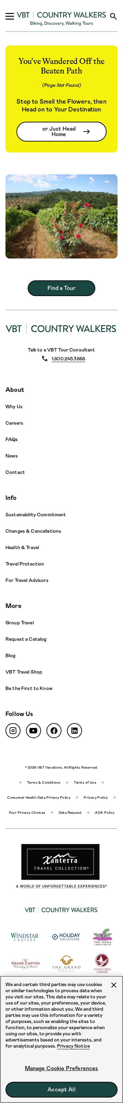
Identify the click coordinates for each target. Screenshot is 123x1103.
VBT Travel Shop (23, 672)
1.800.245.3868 (68, 359)
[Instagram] (12, 730)
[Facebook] (54, 730)
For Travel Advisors (27, 580)
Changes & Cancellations (33, 531)
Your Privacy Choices (27, 812)
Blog (10, 655)
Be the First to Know (29, 688)
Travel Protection (24, 564)
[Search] (113, 16)
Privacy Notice (73, 1046)
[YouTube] (33, 730)
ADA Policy (104, 812)
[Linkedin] (74, 730)
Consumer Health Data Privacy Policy (38, 797)
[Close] (113, 985)
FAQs (11, 439)
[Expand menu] (9, 16)
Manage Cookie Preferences (61, 1068)
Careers (14, 423)
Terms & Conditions (43, 782)
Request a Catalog (25, 639)
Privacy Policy (96, 797)
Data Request (70, 812)
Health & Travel (22, 547)
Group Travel (19, 623)
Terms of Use (85, 782)
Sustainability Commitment (35, 514)
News (11, 456)
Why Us (14, 406)
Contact (15, 472)
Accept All (61, 1089)
